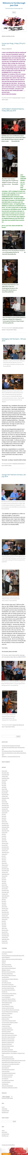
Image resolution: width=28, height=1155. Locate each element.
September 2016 (5, 874)
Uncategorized (5, 1084)
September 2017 (5, 852)
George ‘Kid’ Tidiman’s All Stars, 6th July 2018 (14, 475)
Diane (6, 99)
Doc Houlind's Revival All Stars (8, 990)
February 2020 (5, 803)
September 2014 (5, 917)
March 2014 (4, 928)
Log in (3, 1107)
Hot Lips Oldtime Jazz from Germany (10, 1011)
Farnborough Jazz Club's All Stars (9, 993)
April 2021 (4, 800)
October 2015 (5, 894)
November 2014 (5, 914)
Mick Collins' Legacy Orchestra (8, 1037)
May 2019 (4, 818)
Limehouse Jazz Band (6, 1024)
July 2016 (4, 877)
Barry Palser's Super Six (7, 966)
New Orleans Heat (6, 1047)
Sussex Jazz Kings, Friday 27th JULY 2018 (13, 44)
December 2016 (5, 868)
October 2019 (5, 809)
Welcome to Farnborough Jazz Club (14, 4)
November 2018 (5, 827)
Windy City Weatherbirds (7, 1085)
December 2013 (5, 933)
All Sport (4, 962)
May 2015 (4, 903)
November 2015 (5, 892)
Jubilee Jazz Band (5, 1019)
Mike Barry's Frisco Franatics (8, 1038)
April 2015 (4, 905)
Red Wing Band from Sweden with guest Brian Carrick (13, 1060)
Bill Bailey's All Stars (6, 970)
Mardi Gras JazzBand (6, 1031)
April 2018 (4, 839)
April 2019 (4, 820)
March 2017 (4, 863)
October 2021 (5, 796)
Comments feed (5, 1110)
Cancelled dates (5, 977)
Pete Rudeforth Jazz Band (7, 1057)
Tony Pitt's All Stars (6, 1082)
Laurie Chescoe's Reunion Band (9, 1020)
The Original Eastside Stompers (9, 1073)
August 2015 (4, 897)
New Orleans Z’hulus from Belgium (9, 1051)
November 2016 (5, 870)
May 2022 (4, 785)
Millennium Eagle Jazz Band (8, 1046)
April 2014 (4, 926)
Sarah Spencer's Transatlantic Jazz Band (10, 1064)
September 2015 (5, 895)
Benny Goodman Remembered (9, 968)
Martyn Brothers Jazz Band (8, 1033)
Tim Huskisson (5, 1078)
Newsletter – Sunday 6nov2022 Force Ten (11, 756)
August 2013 (4, 941)
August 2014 (4, 919)
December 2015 (5, 890)
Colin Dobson (5, 981)
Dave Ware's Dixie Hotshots (8, 988)
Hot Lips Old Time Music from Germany (10, 1009)
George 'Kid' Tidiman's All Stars (8, 999)
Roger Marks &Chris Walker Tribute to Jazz (11, 1062)
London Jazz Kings (6, 1026)
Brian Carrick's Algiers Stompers (9, 975)
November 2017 (5, 848)
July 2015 (4, 899)
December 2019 (5, 805)
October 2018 (5, 829)
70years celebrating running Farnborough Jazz (12, 959)
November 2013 (5, 935)
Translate (11, 1098)
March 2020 (4, 801)
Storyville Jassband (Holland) (8, 1069)
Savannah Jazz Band (6, 1066)
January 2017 (4, 867)
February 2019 (5, 823)
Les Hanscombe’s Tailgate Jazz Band (10, 1022)
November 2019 (5, 807)
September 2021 (5, 798)
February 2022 (5, 791)
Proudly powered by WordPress (8, 1145)
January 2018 (4, 845)
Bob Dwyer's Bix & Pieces (7, 973)
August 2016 (4, 876)
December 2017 (5, 847)
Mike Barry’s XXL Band (7, 1044)
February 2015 (5, 908)
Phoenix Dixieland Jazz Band (8, 1058)
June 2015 (4, 901)
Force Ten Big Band (6, 997)
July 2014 (4, 921)
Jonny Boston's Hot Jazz (7, 1017)
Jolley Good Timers (6, 1015)
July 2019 (4, 814)
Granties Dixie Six (5, 1004)
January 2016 (4, 888)
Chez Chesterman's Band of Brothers (10, 979)
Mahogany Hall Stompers (18, 463)
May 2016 (4, 881)
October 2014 (5, 915)
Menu (14, 12)
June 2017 (4, 858)
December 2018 (5, 825)
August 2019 (4, 812)
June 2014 (4, 923)
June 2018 (4, 836)
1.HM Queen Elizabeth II (7, 952)
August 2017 (4, 854)
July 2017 (4, 856)
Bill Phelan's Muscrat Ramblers (8, 971)
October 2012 (5, 943)
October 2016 (5, 872)
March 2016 (4, 885)
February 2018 (5, 843)
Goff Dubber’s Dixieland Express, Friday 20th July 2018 (13, 110)
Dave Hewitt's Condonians (8, 984)
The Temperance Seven (7, 1076)
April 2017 (4, 861)
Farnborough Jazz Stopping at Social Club (11, 745)
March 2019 (4, 821)
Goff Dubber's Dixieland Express (9, 1000)
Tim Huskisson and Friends (8, 1080)
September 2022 (5, 778)
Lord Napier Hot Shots (7, 1028)
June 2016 (4, 879)
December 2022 (5, 772)
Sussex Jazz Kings (16, 97)
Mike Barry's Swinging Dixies (8, 1040)
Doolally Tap (4, 991)
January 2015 (4, 910)
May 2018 (4, 838)
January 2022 (4, 792)
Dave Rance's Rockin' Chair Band (9, 986)
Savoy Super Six (5, 1067)
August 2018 (4, 832)
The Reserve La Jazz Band (7, 1075)
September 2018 (5, 830)
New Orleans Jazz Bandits (7, 1049)
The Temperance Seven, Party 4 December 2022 (12, 751)
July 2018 (4, 834)
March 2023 (4, 771)
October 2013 (5, 937)
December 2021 (5, 794)
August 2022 (4, 780)
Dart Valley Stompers (6, 982)
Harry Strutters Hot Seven (7, 1006)
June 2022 (4, 783)
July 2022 (4, 782)
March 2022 (4, 789)
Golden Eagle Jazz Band (7, 1002)
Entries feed (4, 1108)
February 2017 (5, 865)
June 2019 (4, 816)
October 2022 (5, 776)
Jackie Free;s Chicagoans (7, 1013)
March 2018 (4, 841)
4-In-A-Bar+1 (4, 953)
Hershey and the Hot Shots (8, 1008)
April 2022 (4, 787)
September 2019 (5, 810)
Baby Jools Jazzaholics (6, 964)
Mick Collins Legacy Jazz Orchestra (9, 1035)
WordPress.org (5, 1112)
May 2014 (4, 924)
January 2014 (4, 932)
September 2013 (5, 939)
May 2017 (4, 859)
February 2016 (5, 886)
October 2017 (5, 850)
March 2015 (4, 906)
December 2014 (5, 912)
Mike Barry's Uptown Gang (8, 1042)
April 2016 (4, 883)
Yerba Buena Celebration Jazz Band (9, 1087)
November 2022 (5, 774)
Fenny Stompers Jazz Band (8, 995)
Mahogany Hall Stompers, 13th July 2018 (14, 340)
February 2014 (5, 930)
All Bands (4, 961)
